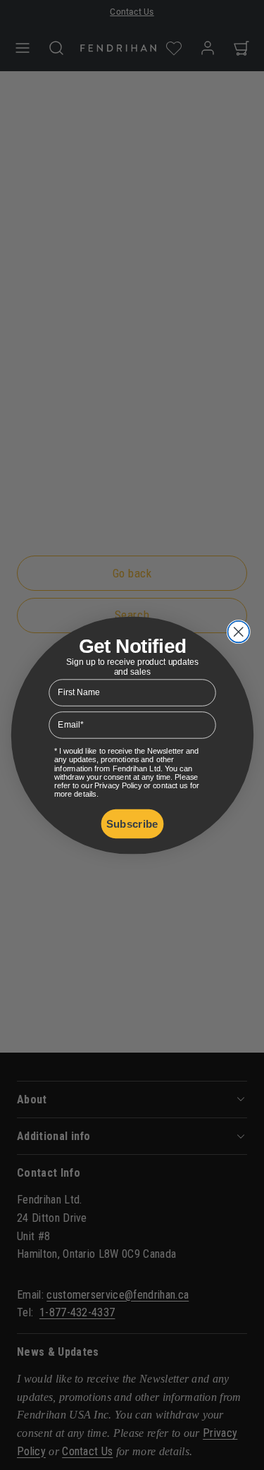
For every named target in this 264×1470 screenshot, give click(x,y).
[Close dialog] (238, 631)
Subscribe (132, 823)
